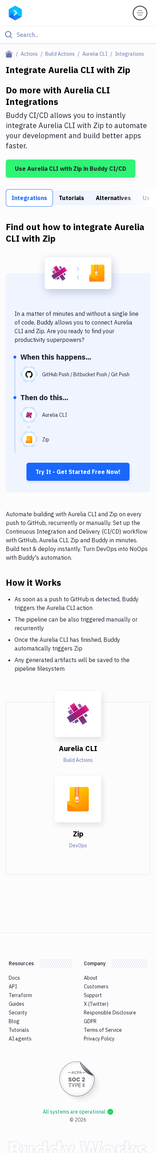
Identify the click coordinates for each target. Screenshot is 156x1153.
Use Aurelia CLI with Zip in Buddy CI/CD (70, 168)
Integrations (29, 198)
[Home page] (10, 54)
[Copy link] (69, 582)
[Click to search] (78, 34)
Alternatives (113, 198)
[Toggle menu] (140, 13)
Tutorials (71, 198)
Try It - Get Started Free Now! (78, 471)
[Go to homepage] (15, 12)
